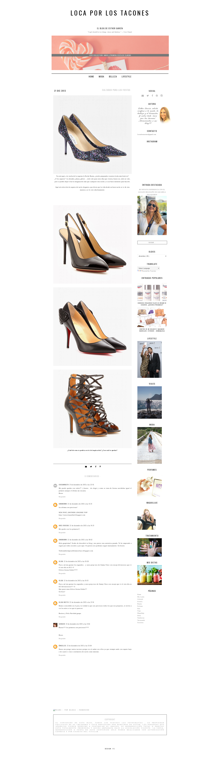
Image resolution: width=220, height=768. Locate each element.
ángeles (62, 645)
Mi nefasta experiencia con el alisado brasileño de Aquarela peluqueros (152, 192)
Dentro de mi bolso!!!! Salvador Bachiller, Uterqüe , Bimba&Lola (152, 330)
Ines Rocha (64, 525)
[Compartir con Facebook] (96, 466)
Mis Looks (140, 597)
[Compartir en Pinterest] (100, 466)
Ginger (62, 624)
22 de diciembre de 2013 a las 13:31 (79, 504)
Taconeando (141, 620)
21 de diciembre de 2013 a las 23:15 (81, 484)
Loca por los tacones (110, 12)
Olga (61, 561)
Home (91, 76)
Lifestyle (126, 76)
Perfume (140, 606)
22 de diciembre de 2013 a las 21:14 (81, 602)
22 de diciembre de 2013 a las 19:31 (76, 580)
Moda (101, 76)
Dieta (139, 615)
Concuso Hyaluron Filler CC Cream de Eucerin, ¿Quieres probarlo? (152, 304)
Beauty (139, 604)
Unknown (63, 504)
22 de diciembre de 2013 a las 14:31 (82, 525)
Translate (153, 271)
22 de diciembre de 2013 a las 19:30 (76, 561)
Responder (62, 497)
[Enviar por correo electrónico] (86, 466)
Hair (138, 608)
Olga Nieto (64, 602)
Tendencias (140, 618)
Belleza (113, 76)
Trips (139, 611)
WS (114, 749)
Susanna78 (64, 484)
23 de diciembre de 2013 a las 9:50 (78, 624)
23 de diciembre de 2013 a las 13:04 (79, 645)
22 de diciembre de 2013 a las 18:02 (79, 539)
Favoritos (140, 622)
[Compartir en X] (91, 466)
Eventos (140, 601)
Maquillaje (140, 613)
